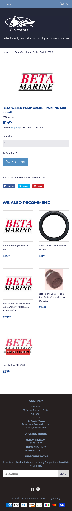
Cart (67, 4)
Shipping (15, 127)
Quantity (7, 136)
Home (5, 52)
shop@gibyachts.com (39, 424)
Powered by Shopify (50, 498)
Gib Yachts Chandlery (27, 498)
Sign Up (63, 473)
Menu (9, 4)
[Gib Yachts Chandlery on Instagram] (38, 489)
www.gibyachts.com (36, 427)
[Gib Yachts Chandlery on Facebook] (32, 489)
